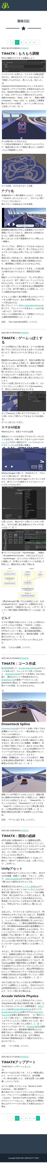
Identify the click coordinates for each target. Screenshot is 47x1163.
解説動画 (5, 668)
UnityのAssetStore (13, 879)
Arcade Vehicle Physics (28, 668)
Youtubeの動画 (33, 1026)
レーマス (5, 442)
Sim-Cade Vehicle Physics (31, 305)
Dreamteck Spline (12, 674)
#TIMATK (24, 48)
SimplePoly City (8, 679)
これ (21, 1100)
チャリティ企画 (27, 886)
